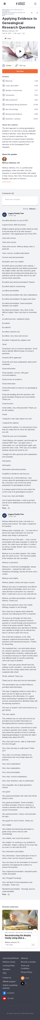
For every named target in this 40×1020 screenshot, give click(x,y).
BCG (3, 15)
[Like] (9, 508)
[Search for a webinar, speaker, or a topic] (35, 4)
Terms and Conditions (25, 967)
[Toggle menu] (5, 4)
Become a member (28, 962)
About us (24, 958)
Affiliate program (9, 981)
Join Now (20, 71)
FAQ (4, 973)
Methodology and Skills (12, 9)
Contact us (7, 978)
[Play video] (20, 51)
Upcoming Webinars (11, 958)
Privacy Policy (26, 972)
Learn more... (7, 182)
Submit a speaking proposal (10, 986)
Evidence (5, 11)
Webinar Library (9, 962)
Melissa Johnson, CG (12, 942)
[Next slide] (35, 932)
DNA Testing (9, 932)
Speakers (6, 969)
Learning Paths (9, 966)
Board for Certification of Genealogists (13, 13)
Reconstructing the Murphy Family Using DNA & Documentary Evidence (18, 938)
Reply (4, 508)
